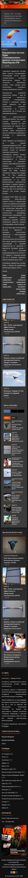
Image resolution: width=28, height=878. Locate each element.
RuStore (5, 726)
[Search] (26, 6)
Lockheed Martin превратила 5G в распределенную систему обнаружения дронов (17, 485)
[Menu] (6, 6)
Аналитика (5, 760)
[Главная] (2, 6)
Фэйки (4, 808)
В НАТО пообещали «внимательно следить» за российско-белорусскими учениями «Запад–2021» (20, 284)
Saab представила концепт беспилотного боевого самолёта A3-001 (14, 560)
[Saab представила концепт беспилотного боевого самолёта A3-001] (7, 425)
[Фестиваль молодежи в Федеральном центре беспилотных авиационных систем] (7, 462)
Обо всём (5, 789)
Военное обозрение (8, 736)
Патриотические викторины (11, 795)
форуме (23, 700)
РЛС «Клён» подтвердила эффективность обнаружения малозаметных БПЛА (17, 438)
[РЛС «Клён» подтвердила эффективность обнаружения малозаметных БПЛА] (14, 312)
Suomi (4, 757)
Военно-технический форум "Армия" (13, 775)
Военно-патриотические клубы (11, 772)
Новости (4, 49)
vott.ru (4, 743)
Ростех (5, 271)
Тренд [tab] (13, 417)
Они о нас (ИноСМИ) (8, 792)
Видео (4, 766)
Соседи (4, 801)
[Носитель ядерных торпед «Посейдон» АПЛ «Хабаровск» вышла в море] (7, 509)
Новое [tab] (6, 417)
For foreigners (6, 754)
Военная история (7, 769)
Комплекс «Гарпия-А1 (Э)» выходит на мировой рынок (14, 393)
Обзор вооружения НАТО (17, 422)
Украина (4, 805)
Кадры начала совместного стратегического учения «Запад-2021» (8, 281)
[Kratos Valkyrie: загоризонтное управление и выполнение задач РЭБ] (7, 497)
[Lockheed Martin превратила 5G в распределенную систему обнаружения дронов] (7, 484)
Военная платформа (8, 740)
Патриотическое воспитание (16, 459)
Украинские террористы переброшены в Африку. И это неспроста (16, 521)
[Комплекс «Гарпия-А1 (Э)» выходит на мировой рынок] (14, 378)
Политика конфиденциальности (14, 864)
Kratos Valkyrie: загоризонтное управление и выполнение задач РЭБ (16, 499)
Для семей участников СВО (10, 780)
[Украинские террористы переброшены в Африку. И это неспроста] (7, 520)
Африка (14, 515)
